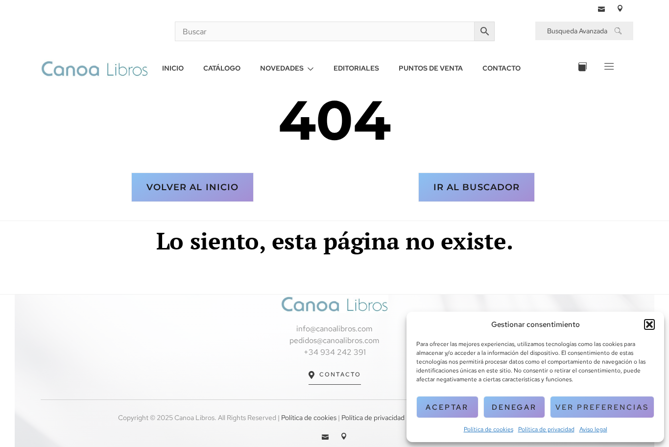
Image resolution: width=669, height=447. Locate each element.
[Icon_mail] (601, 8)
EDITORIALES (356, 68)
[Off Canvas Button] (608, 68)
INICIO (173, 68)
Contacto (340, 374)
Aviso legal (593, 429)
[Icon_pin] (620, 8)
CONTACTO (501, 68)
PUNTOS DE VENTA (431, 68)
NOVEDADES (282, 68)
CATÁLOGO (221, 68)
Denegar (514, 407)
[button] (649, 324)
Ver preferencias (602, 407)
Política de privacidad (546, 429)
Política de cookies (488, 429)
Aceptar (447, 407)
